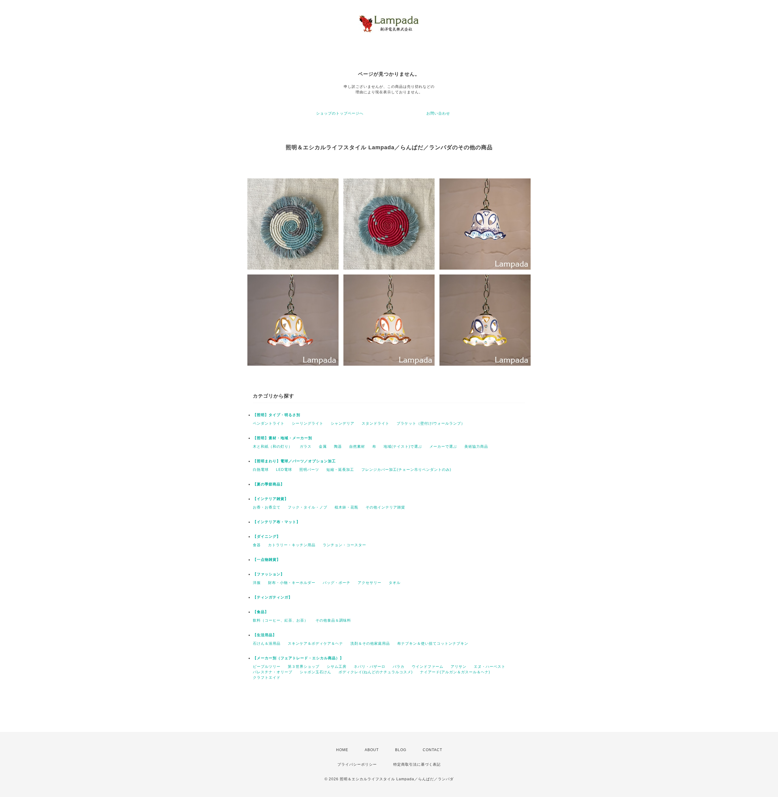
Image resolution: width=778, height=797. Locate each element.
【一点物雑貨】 (267, 559)
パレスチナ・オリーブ (272, 672)
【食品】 (261, 612)
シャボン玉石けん (315, 672)
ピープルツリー (267, 666)
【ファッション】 (268, 574)
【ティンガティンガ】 (272, 597)
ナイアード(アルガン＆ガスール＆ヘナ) (455, 672)
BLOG (400, 750)
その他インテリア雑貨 (385, 507)
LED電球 (284, 470)
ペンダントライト (268, 423)
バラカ (398, 666)
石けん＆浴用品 (267, 643)
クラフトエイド (267, 677)
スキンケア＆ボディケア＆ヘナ (315, 643)
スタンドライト (375, 423)
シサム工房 (336, 666)
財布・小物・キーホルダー (291, 583)
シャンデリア (342, 423)
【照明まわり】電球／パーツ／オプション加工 (294, 461)
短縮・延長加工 (340, 470)
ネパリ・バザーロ (369, 666)
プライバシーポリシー (357, 764)
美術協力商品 (476, 446)
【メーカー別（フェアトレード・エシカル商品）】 (298, 658)
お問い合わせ (438, 113)
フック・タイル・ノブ (307, 507)
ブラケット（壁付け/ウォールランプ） (431, 423)
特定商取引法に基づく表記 (417, 764)
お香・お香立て (267, 507)
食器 (257, 545)
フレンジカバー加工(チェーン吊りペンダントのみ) (406, 470)
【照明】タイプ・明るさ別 (276, 415)
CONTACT (432, 750)
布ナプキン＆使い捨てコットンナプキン (432, 643)
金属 (323, 446)
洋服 (257, 583)
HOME (342, 750)
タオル (395, 583)
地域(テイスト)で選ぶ (403, 446)
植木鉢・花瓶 (346, 507)
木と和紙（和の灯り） (272, 446)
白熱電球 (261, 470)
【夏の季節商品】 (268, 484)
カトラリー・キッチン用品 (291, 545)
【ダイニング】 (267, 536)
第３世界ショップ (303, 666)
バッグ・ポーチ (336, 583)
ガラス (306, 446)
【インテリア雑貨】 (270, 499)
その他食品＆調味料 (333, 620)
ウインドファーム (427, 666)
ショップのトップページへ (339, 113)
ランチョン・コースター (344, 545)
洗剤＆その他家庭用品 (370, 643)
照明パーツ (309, 470)
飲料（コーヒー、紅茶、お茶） (280, 620)
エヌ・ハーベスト (489, 666)
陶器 (338, 446)
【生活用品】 (265, 635)
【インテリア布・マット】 (276, 522)
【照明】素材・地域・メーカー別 (282, 438)
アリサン (458, 666)
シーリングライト (307, 423)
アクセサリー (369, 583)
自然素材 (357, 446)
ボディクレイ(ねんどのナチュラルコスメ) (376, 672)
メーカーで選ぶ (443, 446)
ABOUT (372, 750)
